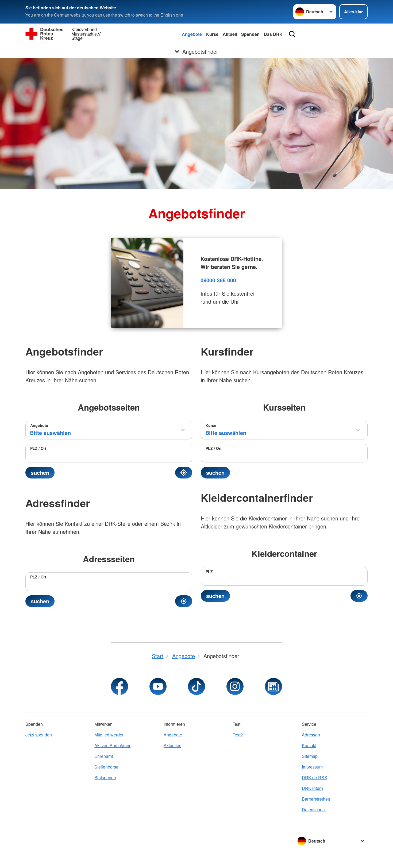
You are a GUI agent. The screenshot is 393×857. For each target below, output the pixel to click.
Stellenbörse (106, 767)
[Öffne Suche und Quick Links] (292, 34)
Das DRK (273, 34)
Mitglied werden (109, 735)
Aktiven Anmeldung (113, 745)
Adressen (311, 735)
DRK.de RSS (314, 777)
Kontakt (309, 745)
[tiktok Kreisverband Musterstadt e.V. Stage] (196, 686)
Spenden (250, 34)
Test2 (238, 735)
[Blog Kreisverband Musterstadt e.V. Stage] (273, 686)
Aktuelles (172, 745)
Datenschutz (314, 809)
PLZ (209, 571)
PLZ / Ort (38, 448)
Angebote (192, 34)
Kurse (212, 34)
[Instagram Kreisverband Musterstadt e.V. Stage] (235, 686)
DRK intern (312, 788)
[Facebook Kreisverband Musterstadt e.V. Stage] (119, 686)
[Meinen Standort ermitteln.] (183, 472)
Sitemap (310, 756)
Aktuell (230, 34)
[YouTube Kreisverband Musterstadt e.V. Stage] (158, 686)
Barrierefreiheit (316, 799)
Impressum (312, 767)
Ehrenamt (103, 756)
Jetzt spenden (38, 735)
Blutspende (105, 777)
